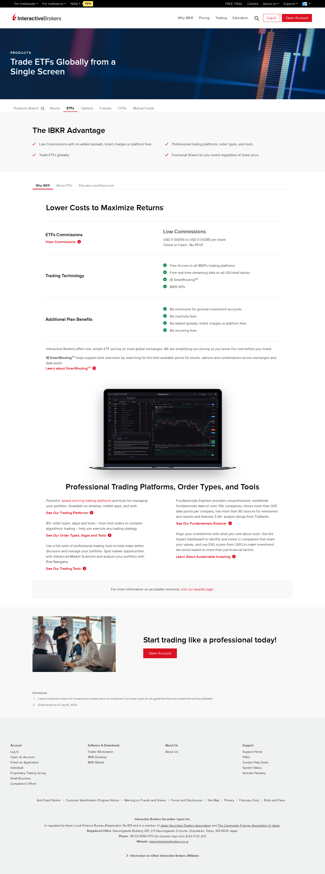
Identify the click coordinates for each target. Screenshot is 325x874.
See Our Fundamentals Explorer (201, 523)
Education (240, 18)
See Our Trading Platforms (67, 513)
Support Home (252, 752)
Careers (252, 4)
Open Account (297, 18)
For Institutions (52, 4)
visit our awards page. (197, 589)
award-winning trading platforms (86, 500)
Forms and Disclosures (187, 800)
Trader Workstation (100, 752)
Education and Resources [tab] (96, 185)
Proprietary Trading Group (28, 773)
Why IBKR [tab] (43, 185)
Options (87, 108)
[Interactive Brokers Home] (37, 17)
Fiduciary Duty (249, 800)
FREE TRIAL (234, 4)
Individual (16, 768)
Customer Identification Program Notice (92, 800)
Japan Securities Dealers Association (185, 825)
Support (289, 4)
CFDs (122, 108)
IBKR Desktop (97, 757)
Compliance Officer (23, 784)
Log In (271, 18)
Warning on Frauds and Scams (145, 800)
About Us (270, 4)
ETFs (70, 108)
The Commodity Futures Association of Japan (249, 825)
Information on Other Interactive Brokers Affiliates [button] (164, 856)
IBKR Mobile (96, 762)
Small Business (20, 778)
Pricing (204, 18)
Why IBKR (185, 18)
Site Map (213, 800)
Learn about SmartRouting (68, 368)
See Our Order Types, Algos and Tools (76, 535)
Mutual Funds (143, 108)
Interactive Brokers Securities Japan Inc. (163, 819)
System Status (252, 768)
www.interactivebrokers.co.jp (168, 841)
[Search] (256, 18)
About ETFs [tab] (64, 185)
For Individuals (24, 4)
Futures (105, 108)
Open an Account (22, 757)
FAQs (246, 757)
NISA (74, 4)
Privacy (229, 800)
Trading (221, 18)
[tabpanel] (162, 399)
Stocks (55, 108)
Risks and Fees (274, 800)
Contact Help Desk (255, 762)
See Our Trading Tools (63, 568)
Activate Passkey (254, 773)
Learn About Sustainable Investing (203, 557)
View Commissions (61, 242)
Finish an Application (24, 762)
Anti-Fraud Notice (49, 800)
